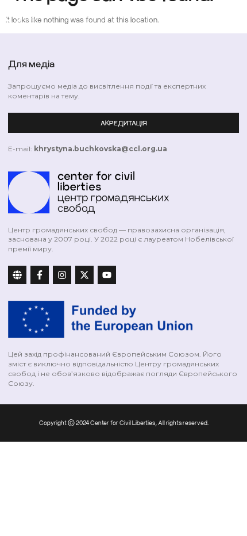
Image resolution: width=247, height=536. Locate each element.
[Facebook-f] (39, 275)
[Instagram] (62, 275)
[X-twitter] (84, 275)
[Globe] (17, 275)
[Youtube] (107, 275)
